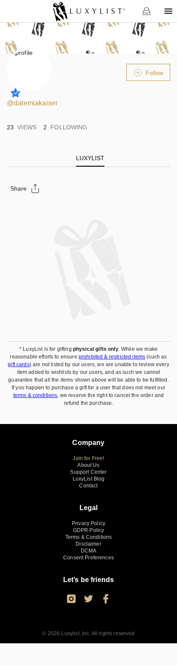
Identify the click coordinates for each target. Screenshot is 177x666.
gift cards (19, 364)
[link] (88, 11)
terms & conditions (35, 395)
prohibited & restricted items (112, 357)
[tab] (90, 158)
